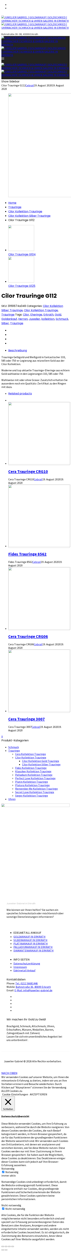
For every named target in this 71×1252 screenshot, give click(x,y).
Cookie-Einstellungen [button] (15, 1094)
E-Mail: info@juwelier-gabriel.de (33, 990)
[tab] (39, 350)
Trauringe (14, 207)
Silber (5, 323)
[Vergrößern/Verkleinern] (12, 1246)
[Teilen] (6, 1246)
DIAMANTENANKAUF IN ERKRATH (33, 950)
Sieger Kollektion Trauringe (31, 795)
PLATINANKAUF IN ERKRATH (30, 943)
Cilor (26, 315)
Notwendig (11, 1172)
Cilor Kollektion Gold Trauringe (40, 761)
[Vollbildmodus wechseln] (9, 1246)
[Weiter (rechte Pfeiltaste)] (6, 1249)
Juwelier (34, 319)
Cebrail (30, 85)
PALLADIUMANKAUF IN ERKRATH (33, 947)
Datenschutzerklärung (26, 963)
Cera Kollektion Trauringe (30, 754)
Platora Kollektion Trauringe (32, 785)
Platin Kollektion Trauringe (31, 781)
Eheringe (36, 315)
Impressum (20, 967)
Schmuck (62, 319)
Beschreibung (17, 350)
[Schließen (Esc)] (2, 1246)
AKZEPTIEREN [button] (38, 1094)
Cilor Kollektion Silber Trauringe (29, 216)
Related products (20, 394)
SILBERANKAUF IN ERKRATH (30, 940)
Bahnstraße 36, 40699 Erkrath (33, 987)
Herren (23, 319)
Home (12, 203)
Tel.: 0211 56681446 (26, 983)
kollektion (47, 319)
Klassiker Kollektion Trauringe (33, 771)
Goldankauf (9, 319)
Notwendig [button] (7, 1168)
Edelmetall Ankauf (24, 970)
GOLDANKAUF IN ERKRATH (29, 936)
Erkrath (48, 315)
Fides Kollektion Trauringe (31, 768)
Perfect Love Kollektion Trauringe (35, 778)
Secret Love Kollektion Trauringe (34, 792)
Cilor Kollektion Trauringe (25, 211)
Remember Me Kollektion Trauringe (36, 788)
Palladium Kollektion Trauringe (33, 775)
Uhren (12, 799)
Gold (58, 315)
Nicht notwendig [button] (11, 1205)
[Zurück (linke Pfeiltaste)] (2, 1249)
